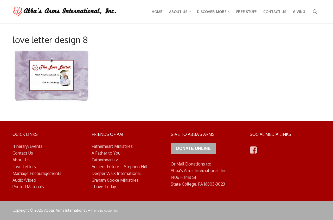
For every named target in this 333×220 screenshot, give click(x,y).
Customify (110, 210)
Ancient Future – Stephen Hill (119, 166)
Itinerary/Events (27, 146)
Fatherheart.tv (105, 159)
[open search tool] (315, 11)
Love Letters (24, 166)
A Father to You (106, 153)
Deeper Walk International (116, 173)
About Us (21, 159)
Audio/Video (24, 180)
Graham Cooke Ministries (115, 180)
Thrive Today (104, 186)
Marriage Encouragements (36, 173)
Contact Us (22, 153)
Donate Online (193, 148)
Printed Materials (28, 186)
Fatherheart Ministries (112, 146)
